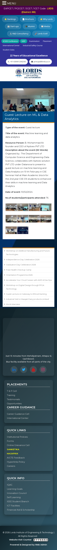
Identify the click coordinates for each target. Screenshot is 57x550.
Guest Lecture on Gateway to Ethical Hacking (26, 294)
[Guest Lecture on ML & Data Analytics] (28, 99)
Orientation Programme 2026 (19, 275)
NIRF (24, 41)
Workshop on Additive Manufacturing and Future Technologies (28, 252)
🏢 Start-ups (13, 26)
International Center (11, 45)
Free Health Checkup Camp (18, 270)
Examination (34, 41)
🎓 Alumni (30, 26)
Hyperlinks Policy (16, 462)
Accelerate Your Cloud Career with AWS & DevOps (29, 280)
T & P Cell (12, 391)
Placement (47, 41)
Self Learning (14, 497)
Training (11, 395)
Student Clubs (8, 49)
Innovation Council (17, 493)
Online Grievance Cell (18, 445)
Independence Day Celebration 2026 (22, 259)
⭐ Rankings (10, 19)
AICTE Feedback (16, 457)
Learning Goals (14, 489)
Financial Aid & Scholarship (21, 509)
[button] (4, 3)
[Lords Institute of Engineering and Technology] (28, 73)
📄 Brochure (28, 19)
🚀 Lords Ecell (41, 33)
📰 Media (45, 26)
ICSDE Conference (10, 41)
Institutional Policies (17, 437)
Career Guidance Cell (18, 414)
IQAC (9, 484)
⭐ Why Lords (46, 19)
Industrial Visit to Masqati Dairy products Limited (27, 299)
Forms (10, 441)
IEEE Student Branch (18, 501)
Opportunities (14, 403)
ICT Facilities (13, 505)
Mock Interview (13, 304)
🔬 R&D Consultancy (19, 33)
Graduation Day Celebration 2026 (21, 265)
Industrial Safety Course (32, 45)
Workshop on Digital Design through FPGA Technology (25, 287)
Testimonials (13, 399)
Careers (11, 466)
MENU (11, 3)
